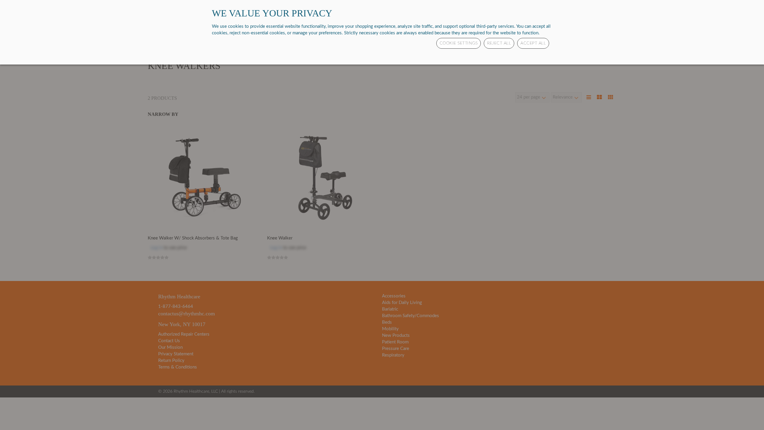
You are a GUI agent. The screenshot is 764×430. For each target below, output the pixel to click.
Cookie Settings (459, 43)
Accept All (533, 43)
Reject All (499, 43)
